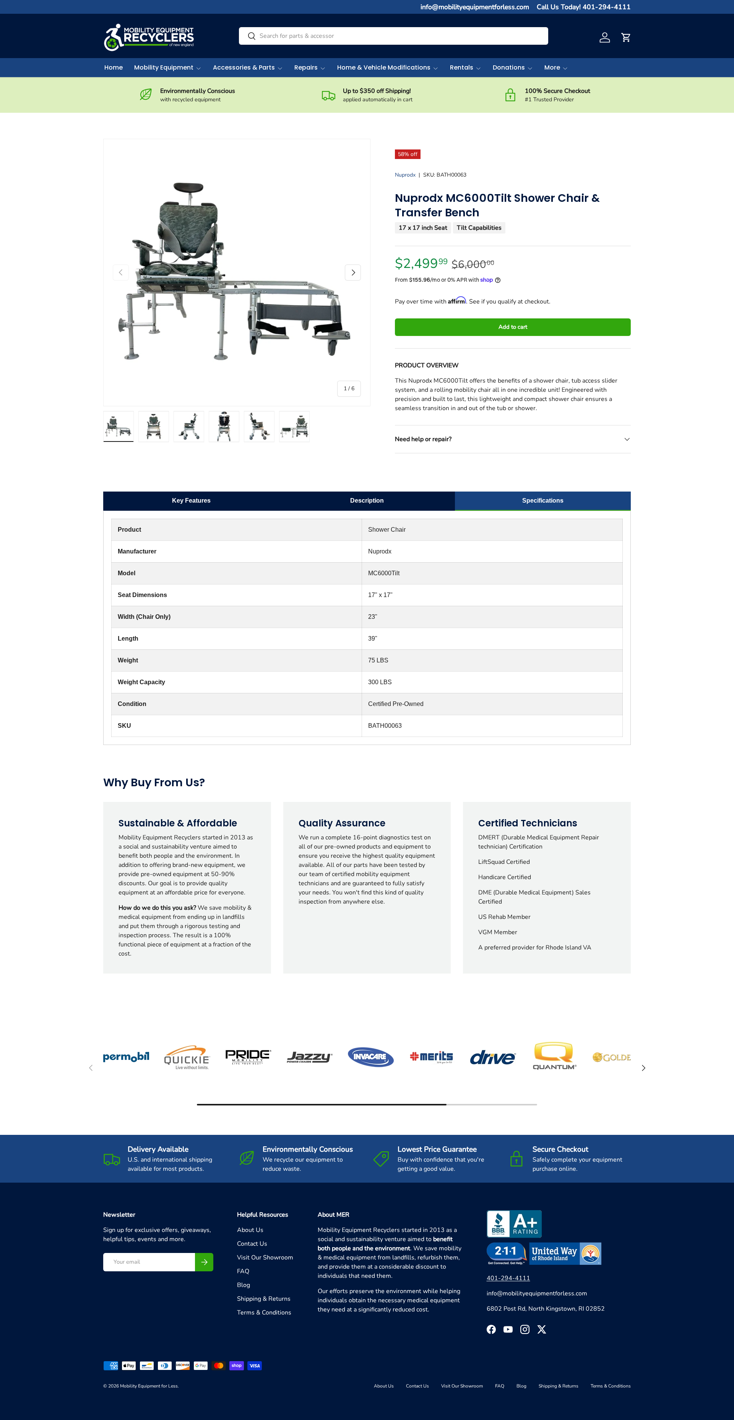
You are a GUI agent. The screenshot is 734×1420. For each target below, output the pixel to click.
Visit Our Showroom (265, 1257)
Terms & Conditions (264, 1312)
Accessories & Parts (244, 67)
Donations (509, 67)
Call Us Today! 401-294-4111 (584, 6)
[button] (626, 37)
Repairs (306, 67)
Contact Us (252, 1244)
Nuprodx (405, 175)
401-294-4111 (508, 1278)
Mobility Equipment (163, 67)
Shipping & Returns (264, 1299)
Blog (243, 1285)
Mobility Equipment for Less (149, 1386)
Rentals (461, 67)
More (552, 67)
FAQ (243, 1271)
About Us (250, 1230)
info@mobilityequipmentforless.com (475, 6)
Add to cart (513, 327)
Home (113, 67)
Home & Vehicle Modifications (383, 67)
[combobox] (393, 36)
